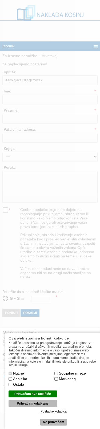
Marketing (67, 379)
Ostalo (18, 384)
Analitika (20, 379)
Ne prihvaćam (53, 422)
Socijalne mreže (72, 373)
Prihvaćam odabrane (33, 403)
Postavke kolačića (54, 411)
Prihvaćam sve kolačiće (32, 394)
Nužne (18, 373)
